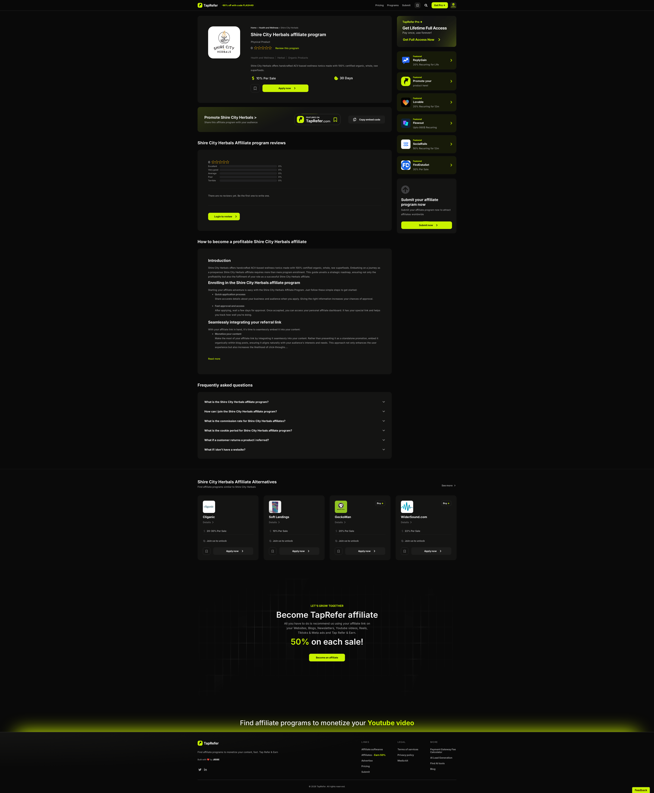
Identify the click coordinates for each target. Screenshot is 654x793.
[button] (380, 503)
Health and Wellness (268, 27)
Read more (214, 358)
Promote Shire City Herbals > (230, 117)
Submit (406, 5)
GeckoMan (343, 517)
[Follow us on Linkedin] (205, 769)
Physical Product (260, 41)
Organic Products (298, 57)
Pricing (379, 5)
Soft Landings (279, 517)
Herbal (281, 57)
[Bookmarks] (418, 5)
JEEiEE (216, 759)
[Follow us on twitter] (200, 769)
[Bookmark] (255, 88)
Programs (393, 5)
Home (253, 27)
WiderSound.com (414, 517)
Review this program (287, 48)
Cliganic (209, 517)
